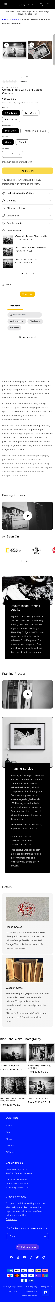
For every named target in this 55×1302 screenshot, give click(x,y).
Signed (22, 142)
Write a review (27, 294)
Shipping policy (31, 1291)
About (9, 1139)
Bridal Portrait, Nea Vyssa (26, 259)
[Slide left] (21, 77)
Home (5, 19)
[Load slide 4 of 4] (33, 273)
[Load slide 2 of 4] (26, 273)
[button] (6, 4)
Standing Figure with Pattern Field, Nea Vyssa (12, 1099)
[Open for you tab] (45, 1292)
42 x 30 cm (30, 113)
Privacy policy (45, 1287)
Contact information (29, 1296)
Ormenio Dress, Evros (9, 1066)
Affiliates (10, 1152)
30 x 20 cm (11, 113)
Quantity (5, 149)
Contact (10, 1145)
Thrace (15, 19)
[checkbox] (14, 327)
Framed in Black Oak (34, 131)
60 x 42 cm (11, 119)
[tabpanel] (27, 340)
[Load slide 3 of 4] (29, 273)
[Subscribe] (45, 1236)
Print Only (10, 131)
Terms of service (15, 1291)
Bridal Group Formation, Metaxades (30, 248)
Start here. (11, 1219)
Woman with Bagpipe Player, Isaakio (31, 236)
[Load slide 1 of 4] (22, 273)
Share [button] (9, 284)
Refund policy (31, 1287)
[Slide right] (34, 77)
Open (8, 142)
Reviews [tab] (15, 306)
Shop (8, 1132)
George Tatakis (14, 1163)
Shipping (16, 103)
